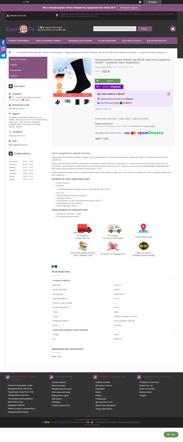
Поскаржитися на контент (106, 422)
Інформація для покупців (80, 40)
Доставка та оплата (131, 40)
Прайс (98, 392)
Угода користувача (104, 409)
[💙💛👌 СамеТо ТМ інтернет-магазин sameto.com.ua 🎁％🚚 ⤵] (20, 28)
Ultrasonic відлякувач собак (20, 385)
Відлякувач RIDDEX (16, 405)
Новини (13, 65)
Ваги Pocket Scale (15, 402)
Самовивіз (100, 389)
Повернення (101, 399)
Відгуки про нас (146, 385)
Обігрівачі (56, 402)
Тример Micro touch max (18, 395)
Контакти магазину (107, 40)
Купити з (107, 87)
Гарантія (14, 76)
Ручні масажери (58, 385)
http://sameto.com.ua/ (18, 145)
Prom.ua (105, 420)
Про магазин (15, 70)
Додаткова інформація (106, 405)
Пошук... (144, 29)
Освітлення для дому (61, 392)
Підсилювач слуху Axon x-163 (20, 392)
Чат (173, 434)
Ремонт (99, 395)
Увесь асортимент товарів (48, 40)
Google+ (143, 395)
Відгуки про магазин (156, 40)
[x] (56, 267)
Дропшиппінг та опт (104, 402)
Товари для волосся (61, 405)
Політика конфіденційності (129, 422)
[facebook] (53, 267)
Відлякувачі (57, 399)
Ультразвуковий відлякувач (20, 399)
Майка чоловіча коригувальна (21, 408)
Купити (110, 81)
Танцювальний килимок (18, 412)
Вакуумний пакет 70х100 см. (20, 389)
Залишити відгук (129, 7)
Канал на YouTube (147, 389)
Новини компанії (103, 382)
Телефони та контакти (149, 382)
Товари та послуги (18, 59)
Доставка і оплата (104, 385)
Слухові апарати (59, 382)
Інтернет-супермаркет (19, 40)
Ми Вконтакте (145, 392)
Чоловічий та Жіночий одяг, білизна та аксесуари (39, 52)
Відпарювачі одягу (60, 395)
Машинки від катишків (62, 389)
